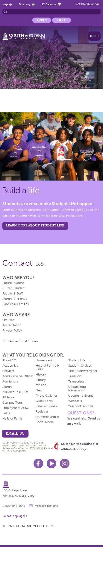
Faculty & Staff (12, 293)
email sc (15, 433)
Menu (94, 36)
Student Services (80, 365)
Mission (41, 385)
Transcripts (76, 381)
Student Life (76, 360)
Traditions (75, 376)
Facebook (38, 463)
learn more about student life (35, 225)
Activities (8, 371)
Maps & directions (46, 505)
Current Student (13, 288)
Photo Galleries (46, 395)
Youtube (51, 463)
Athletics (8, 397)
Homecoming (46, 360)
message (31, 505)
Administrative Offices (18, 376)
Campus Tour (12, 402)
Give (61, 20)
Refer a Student (47, 406)
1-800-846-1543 (87, 4)
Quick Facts (44, 401)
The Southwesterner (82, 371)
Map (5, 4)
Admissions (10, 381)
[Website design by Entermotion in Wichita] (52, 526)
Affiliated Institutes (15, 392)
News (40, 390)
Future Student (13, 283)
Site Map (8, 320)
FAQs (6, 413)
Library (41, 380)
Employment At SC (15, 408)
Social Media (45, 422)
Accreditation (11, 325)
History (41, 374)
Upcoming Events (80, 395)
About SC (9, 360)
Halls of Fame (12, 418)
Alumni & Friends (14, 299)
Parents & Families (15, 304)
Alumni (7, 386)
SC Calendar (49, 4)
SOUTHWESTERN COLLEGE (31, 526)
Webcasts (75, 401)
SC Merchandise (47, 417)
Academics (10, 365)
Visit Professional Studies (20, 341)
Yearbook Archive (80, 406)
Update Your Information (77, 388)
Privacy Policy (12, 330)
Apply (41, 20)
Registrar (42, 411)
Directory (24, 4)
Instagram (64, 463)
